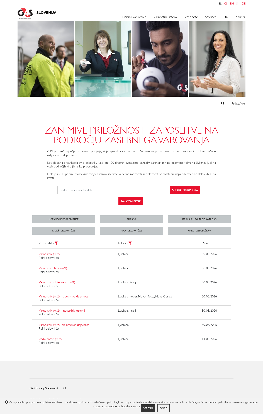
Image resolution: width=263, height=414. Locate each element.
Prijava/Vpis (238, 103)
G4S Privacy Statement (44, 388)
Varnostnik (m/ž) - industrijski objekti (62, 311)
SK (237, 3)
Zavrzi (163, 408)
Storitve (210, 17)
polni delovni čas (131, 231)
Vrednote (191, 17)
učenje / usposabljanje (64, 219)
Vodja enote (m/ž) (50, 339)
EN (232, 3)
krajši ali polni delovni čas (199, 219)
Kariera (240, 17)
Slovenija (46, 12)
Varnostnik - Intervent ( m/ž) (57, 282)
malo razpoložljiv (199, 231)
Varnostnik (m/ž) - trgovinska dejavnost (63, 296)
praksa (131, 219)
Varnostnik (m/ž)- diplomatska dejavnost (64, 325)
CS (225, 3)
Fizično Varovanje (134, 17)
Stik (225, 17)
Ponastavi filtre (131, 201)
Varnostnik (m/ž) (49, 254)
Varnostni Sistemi (165, 17)
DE (243, 3)
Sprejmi (148, 408)
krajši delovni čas (63, 231)
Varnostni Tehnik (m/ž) (53, 268)
